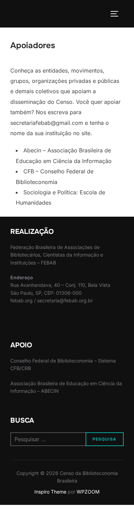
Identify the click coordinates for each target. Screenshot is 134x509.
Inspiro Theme (50, 492)
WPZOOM (88, 492)
